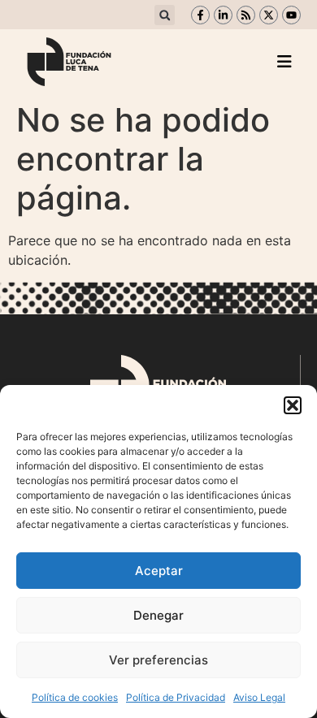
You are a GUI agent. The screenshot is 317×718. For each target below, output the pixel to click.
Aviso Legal (259, 697)
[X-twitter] (268, 15)
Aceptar (159, 570)
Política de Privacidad (175, 697)
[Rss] (246, 15)
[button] (292, 405)
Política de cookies (75, 697)
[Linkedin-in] (223, 15)
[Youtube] (291, 15)
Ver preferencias (158, 660)
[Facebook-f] (200, 15)
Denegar (158, 615)
